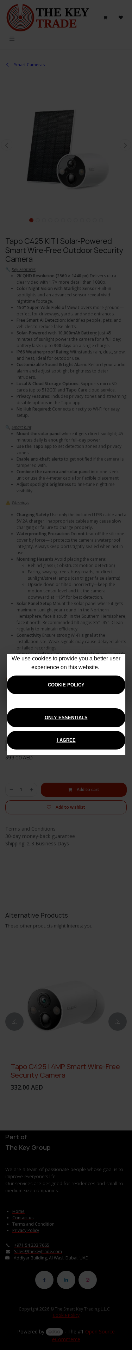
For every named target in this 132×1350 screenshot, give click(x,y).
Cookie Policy (66, 685)
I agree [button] (66, 740)
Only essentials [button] (66, 717)
